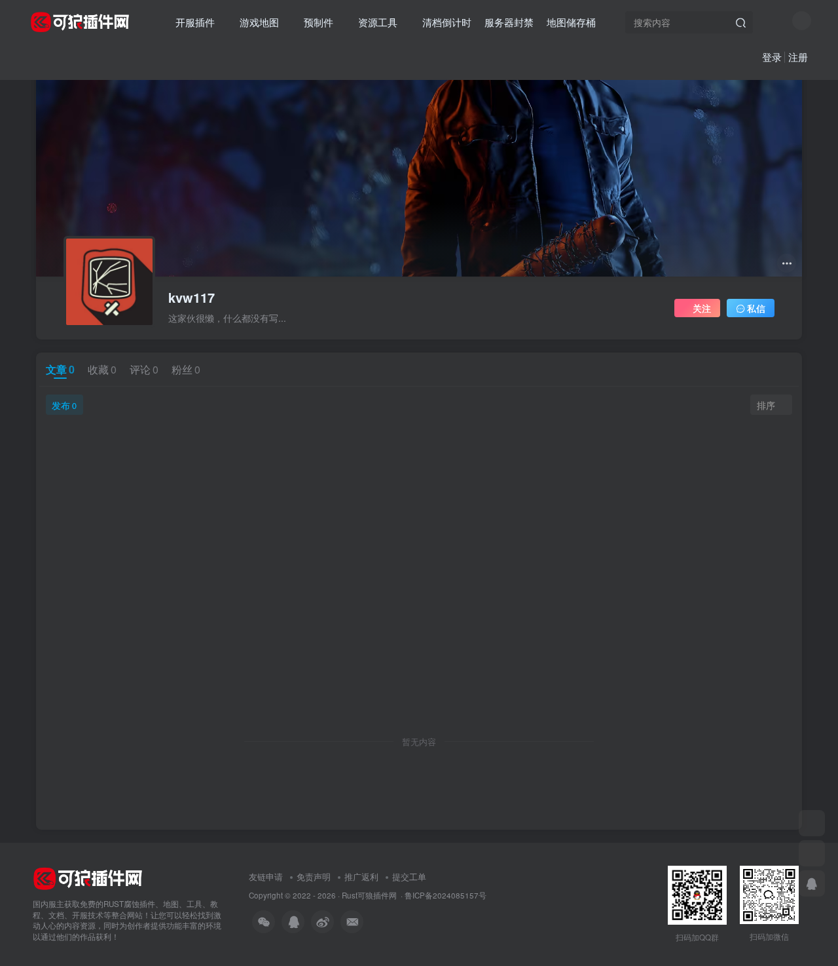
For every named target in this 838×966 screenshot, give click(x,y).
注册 (798, 57)
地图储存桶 (571, 22)
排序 (766, 405)
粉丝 (186, 369)
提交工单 (409, 876)
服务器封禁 (509, 22)
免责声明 (314, 876)
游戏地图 (259, 22)
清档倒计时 (446, 22)
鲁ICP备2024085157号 (445, 895)
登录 (772, 57)
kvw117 (191, 297)
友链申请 (266, 876)
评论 (144, 369)
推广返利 (361, 876)
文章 (60, 369)
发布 (64, 405)
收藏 (102, 369)
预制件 (318, 22)
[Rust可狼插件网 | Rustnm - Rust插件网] (88, 877)
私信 (756, 308)
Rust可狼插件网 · (373, 895)
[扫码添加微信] (812, 823)
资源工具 (377, 22)
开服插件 (195, 22)
